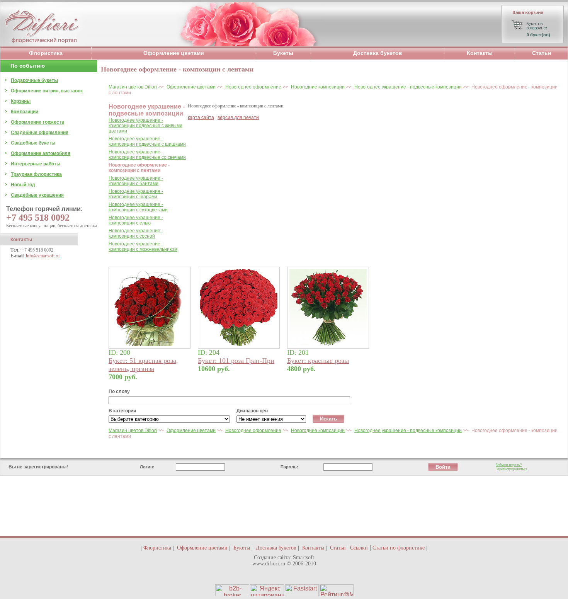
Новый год (23, 184)
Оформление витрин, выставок (47, 91)
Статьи (541, 53)
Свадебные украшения (37, 195)
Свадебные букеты (33, 143)
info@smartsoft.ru (43, 256)
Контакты (480, 53)
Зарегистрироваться (511, 469)
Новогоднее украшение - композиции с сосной (136, 233)
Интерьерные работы (35, 164)
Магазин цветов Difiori (133, 87)
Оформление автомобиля (40, 153)
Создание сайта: (272, 557)
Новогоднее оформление (253, 87)
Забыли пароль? (509, 465)
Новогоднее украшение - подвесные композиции (408, 87)
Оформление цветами (173, 53)
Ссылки (359, 548)
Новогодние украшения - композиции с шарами (136, 194)
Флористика (46, 53)
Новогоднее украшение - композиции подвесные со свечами (147, 154)
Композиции (24, 111)
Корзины (21, 101)
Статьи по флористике (398, 548)
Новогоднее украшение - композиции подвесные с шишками (147, 141)
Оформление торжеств (37, 122)
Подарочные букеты (34, 80)
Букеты (283, 53)
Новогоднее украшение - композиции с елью (136, 220)
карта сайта (201, 117)
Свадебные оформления (39, 132)
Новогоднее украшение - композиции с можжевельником (143, 246)
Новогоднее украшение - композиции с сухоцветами (138, 207)
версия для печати (238, 117)
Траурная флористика (36, 174)
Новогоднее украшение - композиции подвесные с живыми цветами (145, 125)
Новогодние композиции (318, 87)
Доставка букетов (377, 53)
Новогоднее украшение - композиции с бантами (136, 180)
